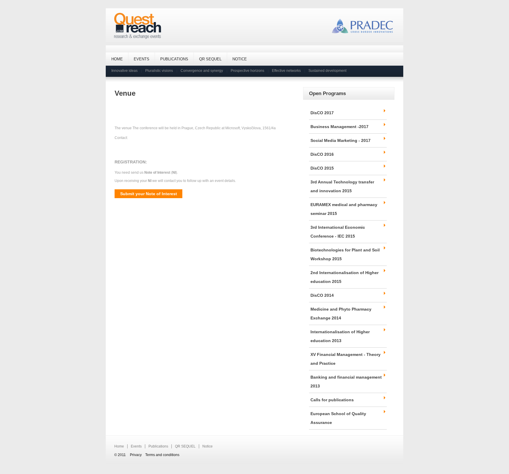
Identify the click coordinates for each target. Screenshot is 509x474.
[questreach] (137, 26)
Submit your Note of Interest (148, 193)
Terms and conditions (162, 455)
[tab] (348, 113)
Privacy (136, 455)
